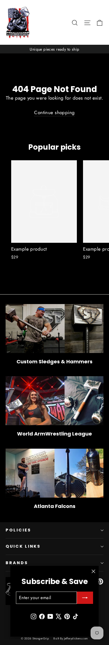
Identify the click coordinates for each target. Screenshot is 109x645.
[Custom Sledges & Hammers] (54, 328)
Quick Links (23, 546)
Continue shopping (54, 112)
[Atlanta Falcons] (54, 473)
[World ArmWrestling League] (54, 400)
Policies (18, 530)
